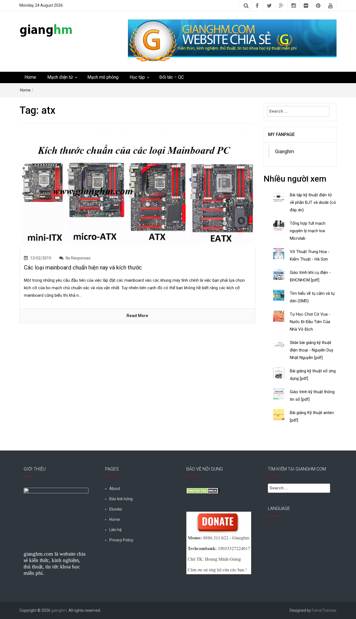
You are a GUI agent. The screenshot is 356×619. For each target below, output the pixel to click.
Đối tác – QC (171, 77)
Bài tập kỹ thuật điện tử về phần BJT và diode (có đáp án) (313, 202)
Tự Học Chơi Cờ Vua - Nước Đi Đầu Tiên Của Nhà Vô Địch (310, 322)
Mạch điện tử (60, 77)
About (114, 488)
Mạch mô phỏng (102, 77)
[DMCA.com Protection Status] (203, 490)
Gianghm (284, 151)
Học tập (137, 77)
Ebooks (115, 509)
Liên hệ (115, 530)
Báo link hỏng (121, 499)
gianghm (59, 610)
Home (30, 77)
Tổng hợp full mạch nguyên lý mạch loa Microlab (307, 231)
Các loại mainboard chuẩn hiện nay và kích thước (83, 267)
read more (137, 315)
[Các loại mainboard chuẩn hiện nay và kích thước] (137, 188)
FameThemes (324, 610)
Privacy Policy (121, 540)
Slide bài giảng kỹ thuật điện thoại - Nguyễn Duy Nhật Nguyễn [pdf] (311, 350)
